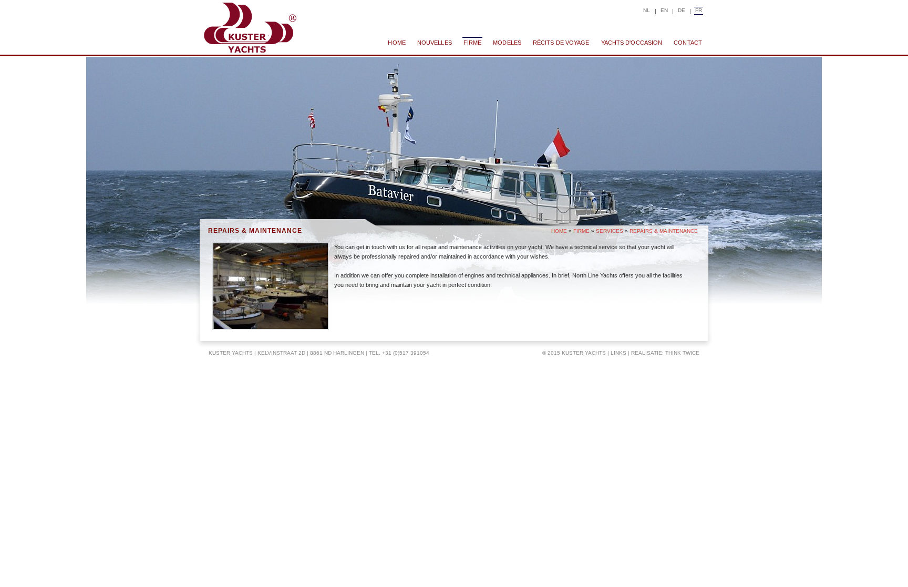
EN (664, 10)
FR (698, 10)
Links (618, 353)
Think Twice (682, 353)
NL (646, 10)
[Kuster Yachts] (249, 28)
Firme (581, 231)
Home (559, 231)
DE (681, 10)
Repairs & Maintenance (664, 231)
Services (609, 231)
